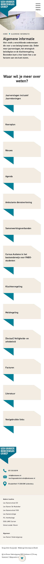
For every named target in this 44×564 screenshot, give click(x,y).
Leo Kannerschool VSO (11, 510)
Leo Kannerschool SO (10, 503)
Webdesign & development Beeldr (28, 548)
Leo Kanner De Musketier (12, 507)
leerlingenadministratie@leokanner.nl (22, 478)
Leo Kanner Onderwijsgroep (12, 537)
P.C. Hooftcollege (9, 518)
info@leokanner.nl (15, 475)
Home (5, 34)
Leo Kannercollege (9, 514)
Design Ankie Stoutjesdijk (9, 548)
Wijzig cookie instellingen (16, 557)
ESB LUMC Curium (9, 521)
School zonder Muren (10, 525)
